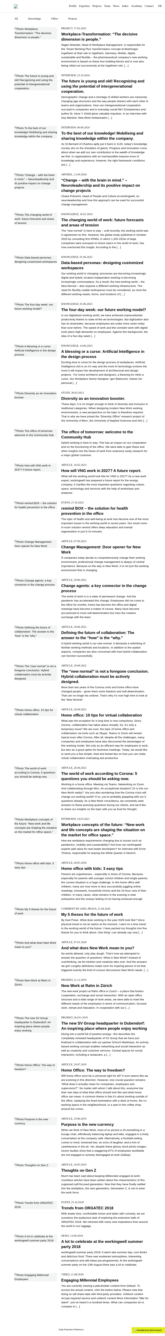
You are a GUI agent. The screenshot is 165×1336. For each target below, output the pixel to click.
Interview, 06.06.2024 (75, 127)
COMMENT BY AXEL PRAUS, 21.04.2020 (85, 908)
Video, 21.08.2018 (72, 1274)
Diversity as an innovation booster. (93, 398)
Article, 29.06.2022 (73, 579)
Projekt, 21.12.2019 (73, 979)
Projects (97, 6)
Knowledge (34, 18)
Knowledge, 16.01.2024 (76, 214)
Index (125, 6)
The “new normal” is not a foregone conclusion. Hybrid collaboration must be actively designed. (105, 676)
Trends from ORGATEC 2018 (87, 1208)
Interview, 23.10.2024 (75, 75)
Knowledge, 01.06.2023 (76, 256)
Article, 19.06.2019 (73, 1118)
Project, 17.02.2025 (73, 28)
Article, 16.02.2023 (73, 464)
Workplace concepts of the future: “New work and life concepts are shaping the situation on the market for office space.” (103, 829)
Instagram (108, 1329)
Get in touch (155, 1330)
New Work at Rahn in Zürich (86, 985)
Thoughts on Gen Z (78, 1170)
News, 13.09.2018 (72, 1235)
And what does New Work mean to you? (97, 948)
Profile (73, 6)
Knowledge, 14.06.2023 (76, 345)
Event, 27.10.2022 (72, 502)
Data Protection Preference (71, 1329)
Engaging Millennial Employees (90, 1280)
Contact (149, 6)
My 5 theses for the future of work (92, 914)
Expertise (84, 6)
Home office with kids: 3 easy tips (92, 868)
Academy (136, 6)
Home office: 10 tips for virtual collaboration (101, 715)
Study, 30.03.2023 (72, 392)
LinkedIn (90, 1329)
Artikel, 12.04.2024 (74, 174)
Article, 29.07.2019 (73, 1064)
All (16, 18)
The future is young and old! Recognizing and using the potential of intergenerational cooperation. (102, 86)
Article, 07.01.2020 (73, 942)
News (116, 6)
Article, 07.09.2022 (73, 541)
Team (107, 6)
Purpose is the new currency (87, 1124)
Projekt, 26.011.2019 (74, 1017)
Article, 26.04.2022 (73, 709)
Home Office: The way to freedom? (93, 1070)
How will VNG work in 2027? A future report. (101, 470)
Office (54, 18)
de (160, 6)
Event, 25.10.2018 (72, 1202)
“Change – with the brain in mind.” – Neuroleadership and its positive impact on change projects (100, 185)
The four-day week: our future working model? (103, 309)
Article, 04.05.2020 (73, 862)
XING (99, 1329)
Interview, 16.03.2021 (75, 818)
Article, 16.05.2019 (73, 1164)
